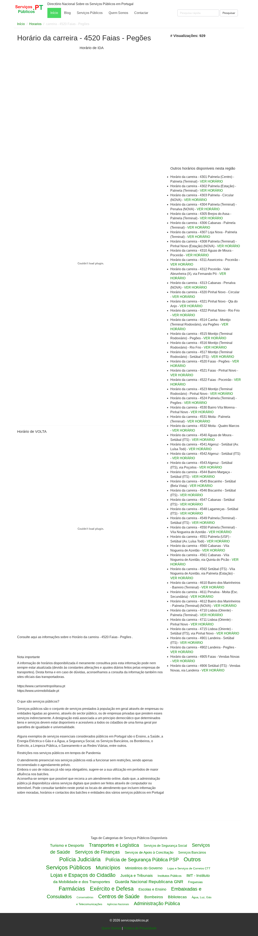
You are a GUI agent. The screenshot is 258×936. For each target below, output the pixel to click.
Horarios (35, 24)
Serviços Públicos (90, 13)
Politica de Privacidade (140, 928)
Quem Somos (118, 13)
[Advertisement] (47, 108)
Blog (67, 13)
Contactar (141, 13)
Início (54, 13)
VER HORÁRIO (211, 181)
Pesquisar (229, 13)
